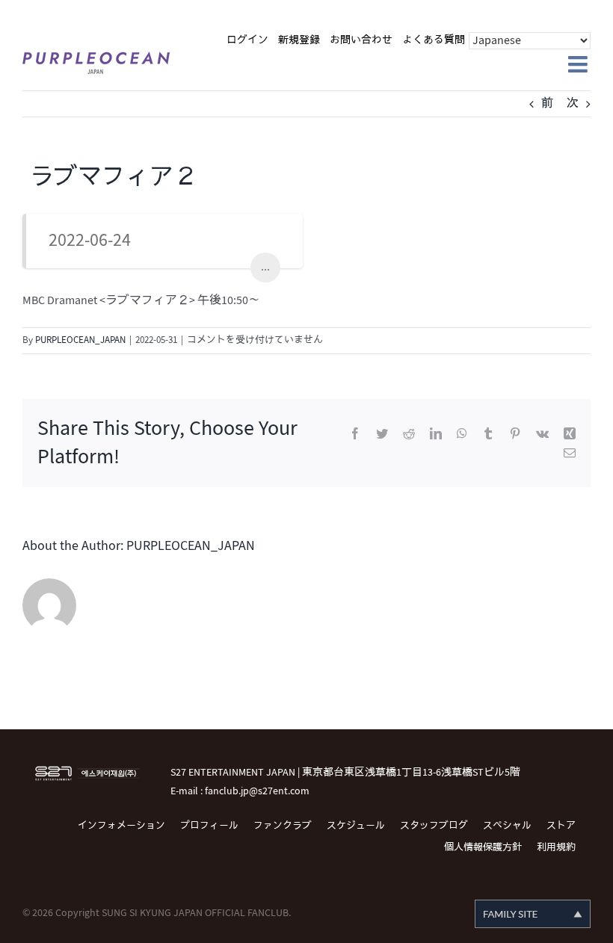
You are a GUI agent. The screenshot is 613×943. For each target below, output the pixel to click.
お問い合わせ (361, 40)
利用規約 (556, 847)
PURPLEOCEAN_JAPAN (80, 340)
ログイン (247, 40)
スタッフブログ (434, 826)
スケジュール (356, 826)
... (265, 267)
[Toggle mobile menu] (579, 64)
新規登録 (299, 40)
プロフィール (209, 826)
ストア (561, 826)
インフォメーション (121, 826)
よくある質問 (433, 40)
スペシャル (507, 826)
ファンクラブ (282, 826)
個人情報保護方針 (483, 847)
